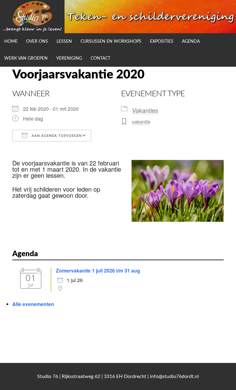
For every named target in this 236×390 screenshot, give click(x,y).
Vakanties (145, 110)
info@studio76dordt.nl (174, 376)
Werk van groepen (26, 58)
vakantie (141, 121)
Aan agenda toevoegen (56, 135)
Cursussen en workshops (111, 41)
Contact (100, 58)
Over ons (37, 41)
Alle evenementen (33, 304)
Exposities (161, 41)
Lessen (64, 41)
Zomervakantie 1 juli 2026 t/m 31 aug (98, 270)
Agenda (191, 41)
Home (11, 41)
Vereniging (69, 58)
